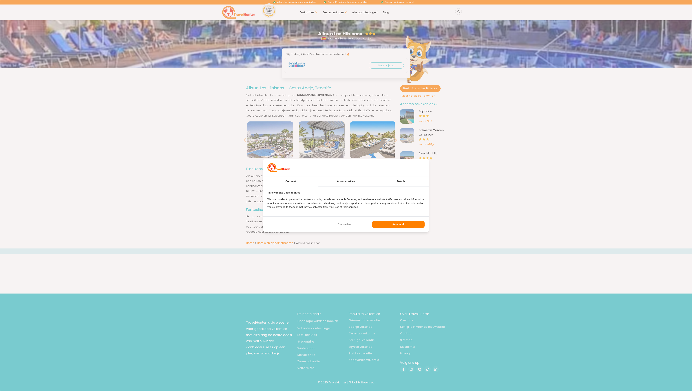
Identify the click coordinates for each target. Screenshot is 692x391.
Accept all (398, 224)
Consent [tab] (290, 181)
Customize (344, 224)
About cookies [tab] (346, 181)
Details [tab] (401, 181)
